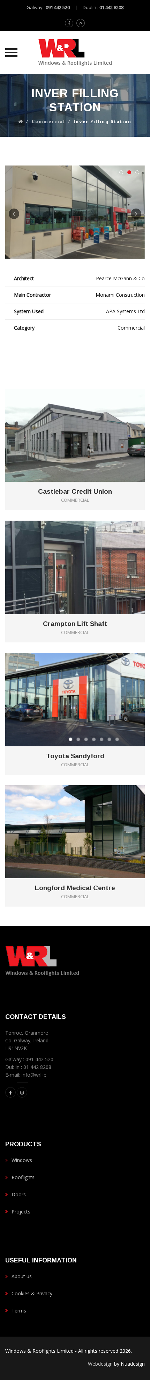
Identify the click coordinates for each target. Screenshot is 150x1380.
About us (22, 1276)
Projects (21, 1211)
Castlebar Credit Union (75, 491)
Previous (14, 214)
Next (136, 214)
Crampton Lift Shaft (75, 623)
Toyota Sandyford (75, 756)
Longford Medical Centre (75, 888)
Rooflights (23, 1177)
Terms (19, 1310)
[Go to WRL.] (20, 122)
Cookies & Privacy (32, 1293)
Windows (22, 1160)
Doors (19, 1194)
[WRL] (75, 52)
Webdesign (100, 1363)
